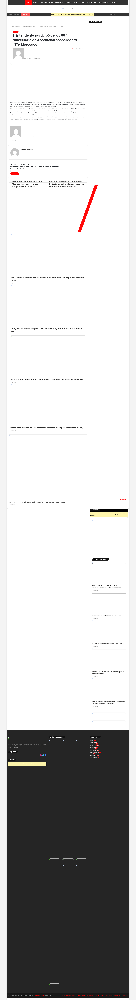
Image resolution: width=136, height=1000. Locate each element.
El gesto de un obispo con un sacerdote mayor (108, 644)
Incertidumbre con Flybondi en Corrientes (106, 616)
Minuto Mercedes (39, 995)
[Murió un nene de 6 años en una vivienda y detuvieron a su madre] (81, 924)
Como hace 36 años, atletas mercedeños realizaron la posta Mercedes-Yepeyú (37, 502)
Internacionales (92, 2)
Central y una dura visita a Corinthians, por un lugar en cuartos (108, 673)
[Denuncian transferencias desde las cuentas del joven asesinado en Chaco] (68, 868)
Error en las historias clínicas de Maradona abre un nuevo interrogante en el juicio (108, 702)
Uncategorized (93, 755)
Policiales (36, 2)
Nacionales (68, 2)
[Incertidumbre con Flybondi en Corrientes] (109, 603)
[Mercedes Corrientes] (19, 2)
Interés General (104, 2)
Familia (83, 2)
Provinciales (58, 2)
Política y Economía (47, 2)
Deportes (76, 2)
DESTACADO (93, 745)
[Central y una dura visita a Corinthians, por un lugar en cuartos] (109, 659)
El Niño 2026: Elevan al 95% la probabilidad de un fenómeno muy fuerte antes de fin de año (108, 587)
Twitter (12, 760)
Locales (28, 2)
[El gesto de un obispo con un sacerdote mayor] (109, 631)
